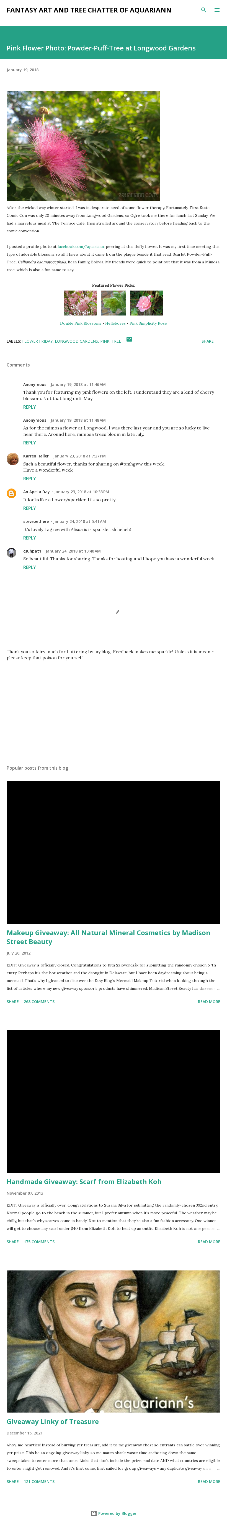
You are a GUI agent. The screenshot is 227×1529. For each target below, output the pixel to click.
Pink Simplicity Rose (148, 323)
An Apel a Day (36, 491)
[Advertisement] (113, 708)
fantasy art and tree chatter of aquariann (89, 9)
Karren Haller (36, 456)
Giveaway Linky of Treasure (53, 1421)
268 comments (39, 1001)
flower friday (37, 341)
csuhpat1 (32, 551)
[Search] (203, 10)
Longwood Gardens (76, 341)
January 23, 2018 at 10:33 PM (81, 491)
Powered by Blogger (116, 1513)
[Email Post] (129, 341)
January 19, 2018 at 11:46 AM (78, 384)
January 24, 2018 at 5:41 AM (79, 521)
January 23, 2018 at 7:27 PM (79, 456)
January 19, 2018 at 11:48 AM (78, 420)
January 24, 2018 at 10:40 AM (73, 551)
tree (116, 341)
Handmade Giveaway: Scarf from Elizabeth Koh (84, 1181)
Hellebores (115, 323)
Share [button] (208, 341)
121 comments (39, 1481)
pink (104, 341)
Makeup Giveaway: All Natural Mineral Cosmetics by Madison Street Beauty (108, 937)
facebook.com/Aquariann (81, 246)
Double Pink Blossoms (80, 323)
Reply (29, 407)
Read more (209, 1001)
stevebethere (36, 521)
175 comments (39, 1241)
